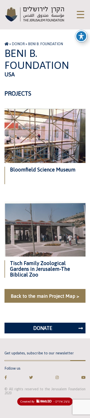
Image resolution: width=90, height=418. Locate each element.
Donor (18, 44)
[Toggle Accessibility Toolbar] (81, 36)
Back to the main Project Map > (45, 296)
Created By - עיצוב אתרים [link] (45, 401)
